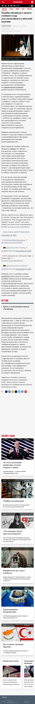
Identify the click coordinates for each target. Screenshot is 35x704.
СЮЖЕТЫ (29, 9)
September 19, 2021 (23, 251)
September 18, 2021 (9, 235)
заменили (5, 276)
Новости (4, 9)
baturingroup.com (10, 702)
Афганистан (15, 26)
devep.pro (26, 702)
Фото (23, 9)
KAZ (3, 6)
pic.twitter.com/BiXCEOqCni (12, 261)
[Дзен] (16, 391)
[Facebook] (22, 391)
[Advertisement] (17, 415)
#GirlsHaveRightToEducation (14, 240)
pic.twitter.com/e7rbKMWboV (19, 227)
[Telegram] (19, 391)
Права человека (5, 29)
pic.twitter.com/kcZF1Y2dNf (11, 242)
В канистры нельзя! (11, 661)
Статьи (11, 9)
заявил (13, 149)
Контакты (4, 697)
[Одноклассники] (12, 391)
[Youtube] (25, 391)
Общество (23, 26)
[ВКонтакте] (9, 391)
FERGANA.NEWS (17, 2)
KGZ (6, 6)
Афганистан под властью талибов (10, 31)
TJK (8, 6)
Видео (17, 9)
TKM (11, 6)
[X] (6, 391)
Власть (13, 29)
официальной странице (13, 87)
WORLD (18, 6)
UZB (14, 6)
